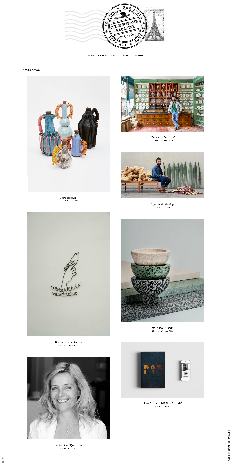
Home (91, 56)
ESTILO (115, 56)
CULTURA (102, 56)
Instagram (4, 461)
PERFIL (127, 56)
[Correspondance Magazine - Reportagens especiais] (115, 26)
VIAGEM (139, 56)
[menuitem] (91, 55)
